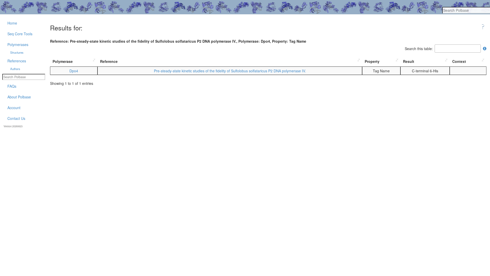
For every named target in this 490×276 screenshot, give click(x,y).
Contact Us (16, 118)
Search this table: (419, 48)
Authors (15, 69)
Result (408, 61)
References (16, 60)
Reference (109, 61)
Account (13, 107)
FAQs (11, 86)
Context (459, 61)
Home (12, 23)
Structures (16, 52)
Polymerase (63, 61)
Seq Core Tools (19, 33)
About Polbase (19, 96)
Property (372, 61)
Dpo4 (73, 70)
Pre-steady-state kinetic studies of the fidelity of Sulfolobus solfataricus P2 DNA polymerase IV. (230, 70)
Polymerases (17, 44)
